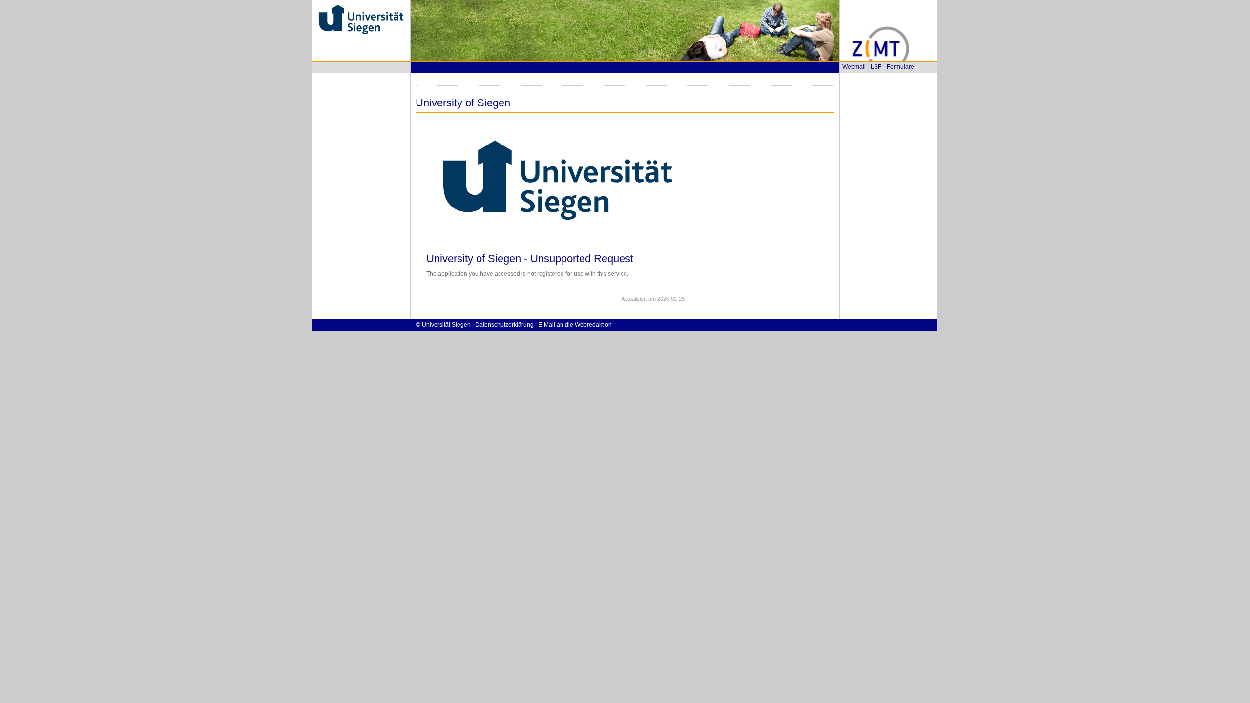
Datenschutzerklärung (504, 324)
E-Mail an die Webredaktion (575, 324)
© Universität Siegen (443, 324)
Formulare (900, 66)
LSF (876, 66)
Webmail (854, 66)
